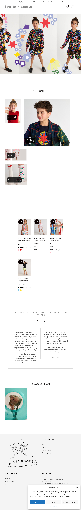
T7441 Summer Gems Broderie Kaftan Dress (39, 240)
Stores (44, 444)
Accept (37, 502)
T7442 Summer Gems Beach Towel (55, 240)
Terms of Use (46, 450)
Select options (25, 247)
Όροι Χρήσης (53, 506)
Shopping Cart (9, 481)
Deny (54, 502)
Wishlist (68, 5)
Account (7, 479)
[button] (77, 487)
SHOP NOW (55, 357)
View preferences (70, 502)
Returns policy (46, 453)
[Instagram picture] (35, 394)
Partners (44, 447)
